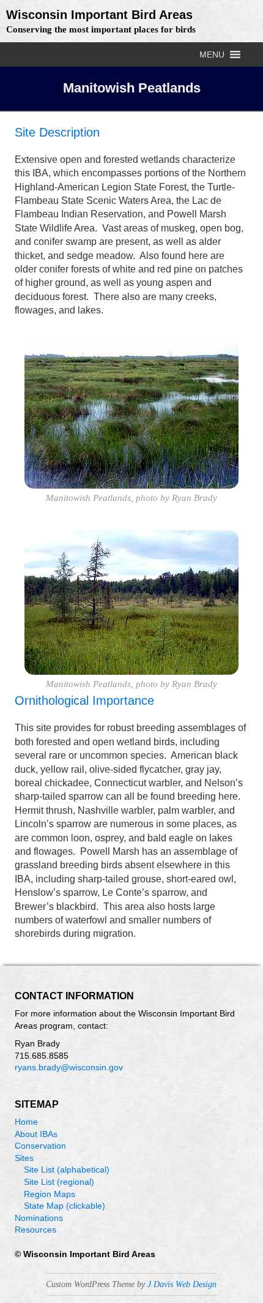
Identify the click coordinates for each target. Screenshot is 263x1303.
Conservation (40, 1146)
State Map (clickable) (64, 1206)
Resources (35, 1229)
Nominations (39, 1218)
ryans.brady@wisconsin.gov (69, 1067)
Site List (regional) (59, 1182)
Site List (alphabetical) (66, 1169)
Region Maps (49, 1194)
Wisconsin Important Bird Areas (99, 14)
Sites (24, 1158)
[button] (211, 54)
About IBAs (36, 1134)
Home (26, 1122)
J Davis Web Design (182, 1284)
